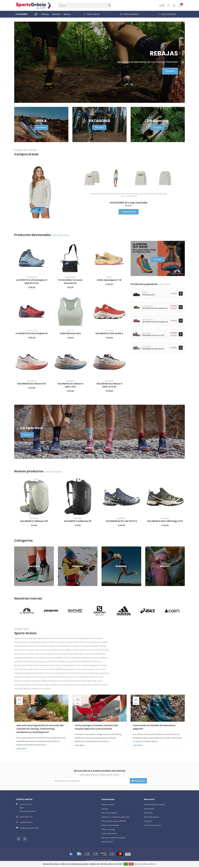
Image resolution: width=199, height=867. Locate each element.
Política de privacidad (110, 825)
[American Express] (71, 854)
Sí (126, 864)
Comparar (148, 821)
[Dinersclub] (95, 854)
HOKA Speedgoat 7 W (109, 280)
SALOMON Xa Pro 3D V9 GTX (121, 521)
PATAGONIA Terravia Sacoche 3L (70, 281)
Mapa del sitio (107, 841)
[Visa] (128, 854)
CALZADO (18, 547)
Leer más (21, 748)
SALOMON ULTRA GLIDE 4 (109, 333)
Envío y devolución (109, 833)
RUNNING (105, 547)
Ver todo (164, 284)
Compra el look (128, 211)
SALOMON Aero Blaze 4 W (31, 383)
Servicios (56, 14)
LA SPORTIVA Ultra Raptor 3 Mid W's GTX (31, 281)
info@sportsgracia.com (29, 828)
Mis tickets (148, 813)
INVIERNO (62, 547)
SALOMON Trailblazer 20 (34, 521)
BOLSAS (148, 547)
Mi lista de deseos (151, 817)
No (131, 864)
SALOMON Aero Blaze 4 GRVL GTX (70, 385)
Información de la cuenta (154, 804)
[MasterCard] (119, 854)
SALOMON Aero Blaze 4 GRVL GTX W (109, 385)
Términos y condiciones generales (116, 817)
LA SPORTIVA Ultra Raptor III (32, 333)
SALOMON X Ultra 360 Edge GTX (165, 521)
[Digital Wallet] (87, 854)
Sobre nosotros (108, 804)
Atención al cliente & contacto (113, 837)
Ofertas (45, 14)
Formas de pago (108, 829)
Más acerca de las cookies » (145, 864)
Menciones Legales (109, 813)
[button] (16, 62)
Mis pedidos (149, 808)
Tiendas (105, 808)
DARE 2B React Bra (70, 333)
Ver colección (60, 235)
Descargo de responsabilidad (114, 821)
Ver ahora (41, 127)
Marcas (67, 14)
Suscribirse (139, 781)
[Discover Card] (103, 854)
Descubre (170, 71)
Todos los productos (152, 825)
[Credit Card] (79, 854)
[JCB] (111, 854)
